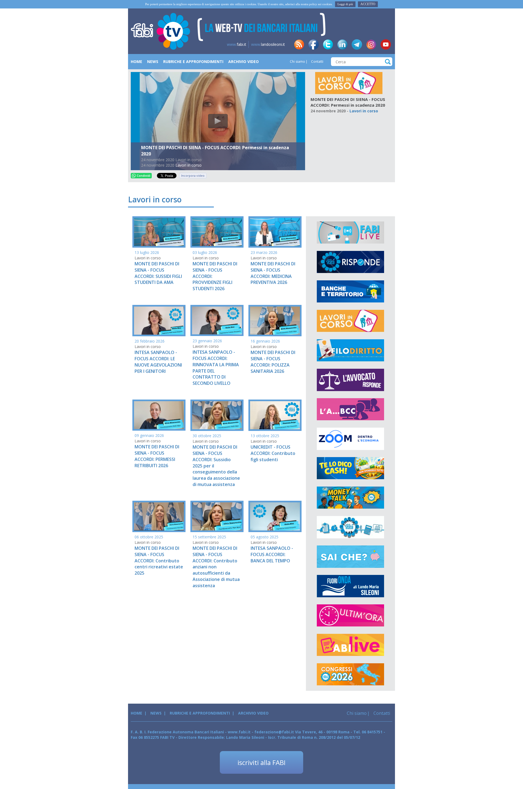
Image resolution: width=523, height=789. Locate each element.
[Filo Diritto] (350, 350)
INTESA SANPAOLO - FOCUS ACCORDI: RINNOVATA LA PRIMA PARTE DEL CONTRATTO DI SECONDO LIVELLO (216, 367)
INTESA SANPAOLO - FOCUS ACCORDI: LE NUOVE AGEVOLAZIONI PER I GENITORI (158, 361)
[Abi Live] (350, 645)
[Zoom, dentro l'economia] (350, 439)
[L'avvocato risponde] (350, 380)
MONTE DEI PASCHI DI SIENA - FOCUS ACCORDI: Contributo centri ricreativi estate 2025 (159, 560)
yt (386, 44)
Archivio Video (243, 61)
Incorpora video (193, 175)
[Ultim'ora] (350, 616)
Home (136, 61)
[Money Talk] (350, 498)
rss (299, 44)
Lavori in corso (188, 165)
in (342, 44)
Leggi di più (345, 4)
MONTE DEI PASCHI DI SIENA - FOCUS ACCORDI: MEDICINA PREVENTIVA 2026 (273, 273)
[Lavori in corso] (348, 82)
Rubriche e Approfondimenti (193, 61)
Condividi (143, 175)
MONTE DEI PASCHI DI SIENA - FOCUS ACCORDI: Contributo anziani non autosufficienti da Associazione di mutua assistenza (216, 567)
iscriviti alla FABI (261, 762)
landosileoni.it (268, 44)
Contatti (316, 61)
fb (313, 44)
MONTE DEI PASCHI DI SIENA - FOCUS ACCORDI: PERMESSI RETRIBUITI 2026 (157, 456)
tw (328, 44)
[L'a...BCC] (350, 409)
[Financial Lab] (350, 527)
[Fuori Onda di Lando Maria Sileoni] (350, 586)
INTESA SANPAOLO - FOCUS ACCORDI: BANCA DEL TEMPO (272, 554)
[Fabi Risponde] (350, 262)
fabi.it (236, 44)
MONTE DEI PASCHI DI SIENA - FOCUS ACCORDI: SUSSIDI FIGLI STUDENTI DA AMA (158, 273)
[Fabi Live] (350, 233)
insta (371, 44)
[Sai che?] (350, 557)
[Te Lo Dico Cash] (350, 468)
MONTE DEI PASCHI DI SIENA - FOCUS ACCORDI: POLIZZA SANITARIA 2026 (273, 361)
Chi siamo (297, 61)
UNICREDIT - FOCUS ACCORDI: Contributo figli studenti (273, 453)
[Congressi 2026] (350, 674)
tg (357, 44)
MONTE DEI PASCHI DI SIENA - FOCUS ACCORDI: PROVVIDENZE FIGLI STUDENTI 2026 (215, 276)
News (152, 61)
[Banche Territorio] (350, 292)
